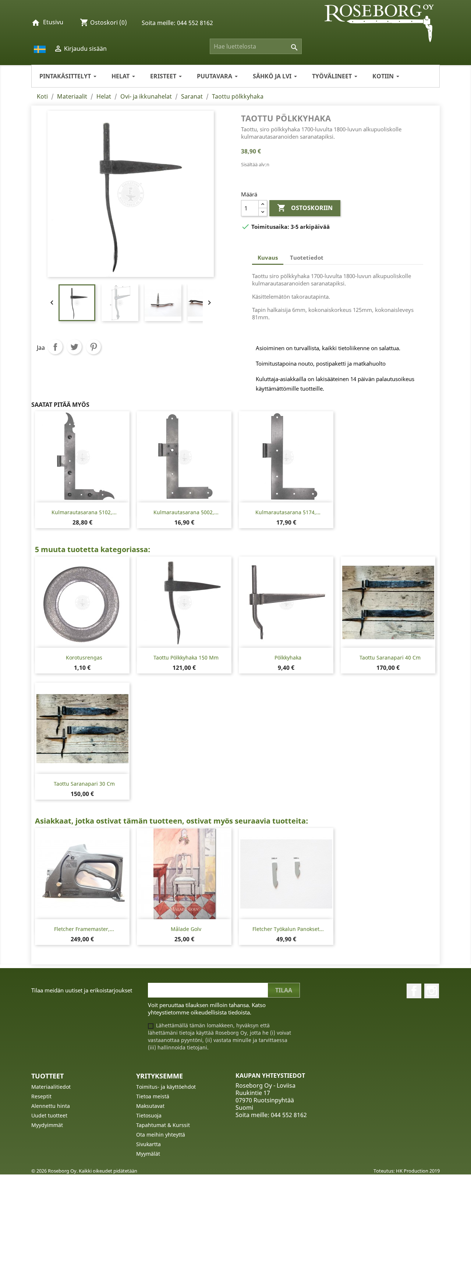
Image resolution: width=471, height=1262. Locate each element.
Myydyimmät (47, 1124)
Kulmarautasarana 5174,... (288, 512)
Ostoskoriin (305, 207)
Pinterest (93, 347)
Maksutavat (150, 1105)
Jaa (55, 347)
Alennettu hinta (50, 1105)
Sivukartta (148, 1144)
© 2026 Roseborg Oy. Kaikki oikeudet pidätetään (84, 1170)
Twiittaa (74, 347)
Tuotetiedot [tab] (306, 257)
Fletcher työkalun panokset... (288, 928)
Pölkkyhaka (288, 657)
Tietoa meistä (152, 1096)
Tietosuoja (149, 1115)
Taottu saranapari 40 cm (390, 657)
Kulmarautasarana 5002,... (186, 512)
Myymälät (148, 1153)
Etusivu (53, 22)
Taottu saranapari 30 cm (84, 783)
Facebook (414, 991)
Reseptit (41, 1096)
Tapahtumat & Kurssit (163, 1124)
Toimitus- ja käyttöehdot (166, 1086)
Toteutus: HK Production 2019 (406, 1170)
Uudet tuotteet (49, 1115)
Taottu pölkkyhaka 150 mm (186, 657)
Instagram (431, 991)
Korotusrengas (84, 657)
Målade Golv (186, 928)
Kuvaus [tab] (268, 257)
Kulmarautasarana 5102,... (84, 512)
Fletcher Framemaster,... (84, 928)
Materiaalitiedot (51, 1086)
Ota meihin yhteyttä (160, 1134)
